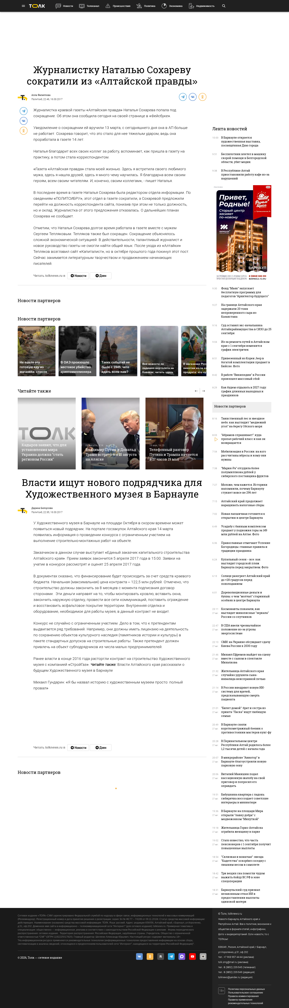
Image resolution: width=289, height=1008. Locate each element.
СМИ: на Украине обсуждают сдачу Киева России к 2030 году (245, 644)
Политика (149, 6)
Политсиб (36, 99)
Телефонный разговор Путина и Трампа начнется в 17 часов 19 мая (173, 454)
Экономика (175, 6)
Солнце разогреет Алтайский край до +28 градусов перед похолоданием (245, 580)
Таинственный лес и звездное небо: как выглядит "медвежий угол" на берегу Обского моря (243, 422)
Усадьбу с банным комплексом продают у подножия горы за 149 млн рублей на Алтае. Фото (244, 530)
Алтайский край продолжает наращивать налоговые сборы (242, 503)
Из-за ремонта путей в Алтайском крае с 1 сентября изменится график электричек (245, 345)
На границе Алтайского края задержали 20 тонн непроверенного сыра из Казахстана (241, 310)
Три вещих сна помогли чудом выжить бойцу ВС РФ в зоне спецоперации (243, 877)
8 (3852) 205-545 (233, 967)
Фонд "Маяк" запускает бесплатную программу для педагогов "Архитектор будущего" (245, 292)
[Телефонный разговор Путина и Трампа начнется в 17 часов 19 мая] (174, 433)
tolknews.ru (235, 913)
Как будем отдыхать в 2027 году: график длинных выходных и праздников (244, 391)
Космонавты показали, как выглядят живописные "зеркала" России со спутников (245, 613)
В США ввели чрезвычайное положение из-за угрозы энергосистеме (241, 629)
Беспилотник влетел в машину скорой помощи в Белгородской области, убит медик (244, 158)
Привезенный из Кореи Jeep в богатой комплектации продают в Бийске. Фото (245, 362)
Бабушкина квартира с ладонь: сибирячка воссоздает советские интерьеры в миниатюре (245, 798)
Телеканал (93, 6)
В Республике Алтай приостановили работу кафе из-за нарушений (245, 174)
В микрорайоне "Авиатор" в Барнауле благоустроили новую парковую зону (243, 761)
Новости (68, 6)
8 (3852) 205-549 (233, 972)
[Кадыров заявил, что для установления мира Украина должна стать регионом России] (47, 433)
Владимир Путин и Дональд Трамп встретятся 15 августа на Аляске (111, 454)
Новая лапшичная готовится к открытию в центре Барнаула (243, 516)
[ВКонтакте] (192, 96)
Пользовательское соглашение (245, 992)
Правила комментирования (243, 996)
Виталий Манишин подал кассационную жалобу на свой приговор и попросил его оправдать (243, 780)
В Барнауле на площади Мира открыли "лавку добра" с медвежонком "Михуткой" (242, 815)
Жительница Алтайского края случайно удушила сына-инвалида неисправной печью (243, 675)
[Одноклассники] (202, 96)
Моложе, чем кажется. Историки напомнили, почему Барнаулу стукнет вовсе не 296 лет (244, 488)
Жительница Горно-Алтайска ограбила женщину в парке (242, 829)
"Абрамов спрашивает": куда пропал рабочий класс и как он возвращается (243, 439)
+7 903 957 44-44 (233, 957)
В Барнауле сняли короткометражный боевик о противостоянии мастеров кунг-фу (246, 728)
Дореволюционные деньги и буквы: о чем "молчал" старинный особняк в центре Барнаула (245, 596)
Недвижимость (205, 6)
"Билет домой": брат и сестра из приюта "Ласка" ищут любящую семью (243, 712)
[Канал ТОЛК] (100, 275)
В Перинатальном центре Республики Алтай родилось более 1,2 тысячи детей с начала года (246, 745)
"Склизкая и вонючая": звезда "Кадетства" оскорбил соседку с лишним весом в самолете (243, 860)
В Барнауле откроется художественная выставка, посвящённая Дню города (240, 141)
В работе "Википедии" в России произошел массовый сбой (243, 377)
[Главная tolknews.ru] (37, 6)
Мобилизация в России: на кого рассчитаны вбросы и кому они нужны (243, 455)
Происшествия (121, 6)
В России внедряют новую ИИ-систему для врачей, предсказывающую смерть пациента (243, 693)
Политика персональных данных (246, 989)
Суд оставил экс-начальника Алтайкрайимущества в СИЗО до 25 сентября (246, 329)
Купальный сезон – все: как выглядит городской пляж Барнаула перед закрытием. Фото (244, 563)
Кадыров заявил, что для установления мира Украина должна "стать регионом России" (44, 452)
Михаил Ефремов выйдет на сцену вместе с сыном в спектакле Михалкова (246, 658)
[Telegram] (182, 96)
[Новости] (78, 275)
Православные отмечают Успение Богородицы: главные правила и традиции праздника (245, 547)
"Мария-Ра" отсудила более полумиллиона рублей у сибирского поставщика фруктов (245, 472)
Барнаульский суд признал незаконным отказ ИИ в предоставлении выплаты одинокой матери (240, 895)
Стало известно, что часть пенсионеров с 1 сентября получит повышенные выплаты (246, 844)
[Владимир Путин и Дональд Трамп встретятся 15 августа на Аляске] (111, 433)
